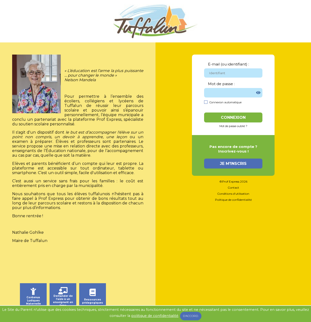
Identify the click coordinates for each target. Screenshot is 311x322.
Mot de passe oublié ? (233, 126)
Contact (233, 187)
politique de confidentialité (154, 316)
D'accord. (191, 316)
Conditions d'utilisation (233, 193)
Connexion (233, 117)
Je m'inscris (233, 163)
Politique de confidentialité (233, 199)
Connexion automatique (225, 102)
